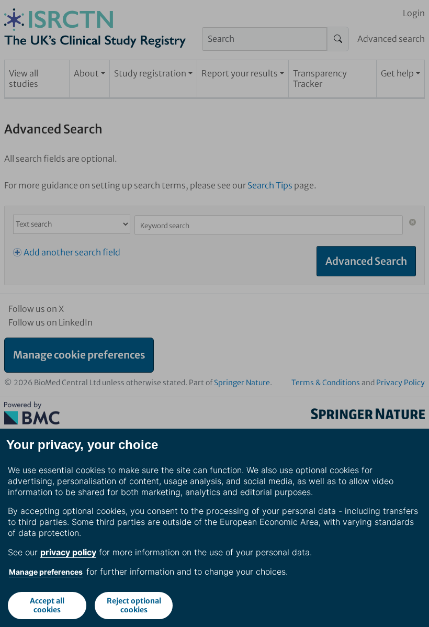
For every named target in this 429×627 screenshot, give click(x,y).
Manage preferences (46, 571)
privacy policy (68, 552)
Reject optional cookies (134, 605)
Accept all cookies (47, 605)
